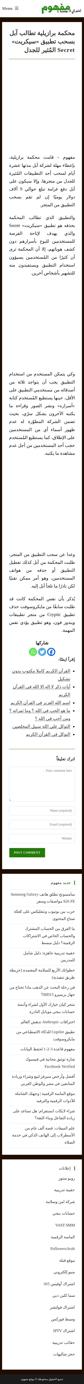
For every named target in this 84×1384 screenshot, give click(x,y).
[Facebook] (51, 652)
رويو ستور (67, 1178)
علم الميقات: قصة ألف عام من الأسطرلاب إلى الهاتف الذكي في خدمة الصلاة (43, 1135)
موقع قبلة (67, 1260)
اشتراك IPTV (64, 1331)
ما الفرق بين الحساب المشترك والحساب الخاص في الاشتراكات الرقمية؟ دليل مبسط (49, 935)
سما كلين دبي (63, 1295)
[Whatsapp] (33, 652)
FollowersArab (62, 1248)
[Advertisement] (42, 323)
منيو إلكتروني (64, 1272)
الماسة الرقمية (63, 1237)
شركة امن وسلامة (60, 1202)
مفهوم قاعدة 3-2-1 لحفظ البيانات (47, 1049)
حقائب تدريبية (63, 1342)
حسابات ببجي (63, 1213)
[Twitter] (42, 652)
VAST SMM (65, 1225)
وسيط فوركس (63, 1319)
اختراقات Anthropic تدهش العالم (48, 1022)
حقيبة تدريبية (64, 1190)
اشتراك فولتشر (62, 1307)
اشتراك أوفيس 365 (59, 1284)
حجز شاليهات (64, 1354)
